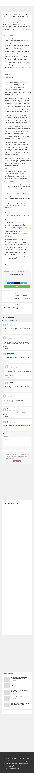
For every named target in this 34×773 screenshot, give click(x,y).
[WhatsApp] (17, 286)
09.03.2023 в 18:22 (11, 354)
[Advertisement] (17, 482)
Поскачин (11, 141)
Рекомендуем (21, 271)
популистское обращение (11, 89)
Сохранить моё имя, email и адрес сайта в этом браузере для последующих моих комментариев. (17, 454)
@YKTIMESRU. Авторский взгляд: (11, 181)
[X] (17, 283)
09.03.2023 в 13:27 (11, 325)
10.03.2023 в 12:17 (11, 396)
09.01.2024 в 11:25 (11, 410)
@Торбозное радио (7, 77)
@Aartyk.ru (7, 70)
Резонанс (13, 271)
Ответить (7, 332)
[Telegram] (23, 283)
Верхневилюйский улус (17, 274)
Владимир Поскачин (16, 278)
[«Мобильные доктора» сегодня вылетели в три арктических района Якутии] (8, 298)
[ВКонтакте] (10, 283)
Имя (4, 448)
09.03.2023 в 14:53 (11, 338)
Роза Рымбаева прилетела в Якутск (11, 308)
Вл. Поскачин (14, 276)
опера (20, 231)
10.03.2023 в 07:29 (13, 383)
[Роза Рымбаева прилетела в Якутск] (25, 310)
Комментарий (6, 436)
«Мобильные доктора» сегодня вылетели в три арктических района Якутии (22, 297)
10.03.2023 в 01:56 (13, 367)
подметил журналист (15, 126)
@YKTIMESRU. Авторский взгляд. (11, 35)
